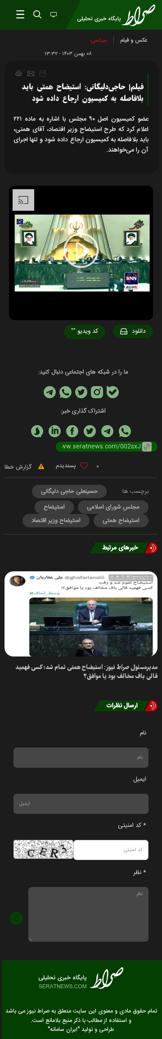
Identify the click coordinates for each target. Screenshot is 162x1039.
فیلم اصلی (121, 355)
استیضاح (54, 507)
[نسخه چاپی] (18, 73)
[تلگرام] (50, 392)
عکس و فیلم (134, 40)
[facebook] (72, 431)
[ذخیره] (43, 73)
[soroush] (37, 431)
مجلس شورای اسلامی (113, 507)
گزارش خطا (18, 467)
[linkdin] (54, 431)
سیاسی (99, 40)
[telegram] (107, 431)
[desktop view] (52, 15)
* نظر (139, 873)
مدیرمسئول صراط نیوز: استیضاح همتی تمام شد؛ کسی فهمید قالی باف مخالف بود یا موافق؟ (86, 672)
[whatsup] (125, 431)
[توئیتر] (81, 392)
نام (143, 733)
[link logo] (81, 978)
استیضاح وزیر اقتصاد (56, 521)
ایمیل (139, 779)
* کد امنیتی (132, 825)
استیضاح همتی (121, 521)
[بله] (113, 392)
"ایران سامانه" (64, 1030)
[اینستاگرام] (97, 392)
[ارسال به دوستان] (30, 73)
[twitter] (90, 431)
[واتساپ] (65, 392)
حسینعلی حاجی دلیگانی (69, 491)
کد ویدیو (84, 331)
